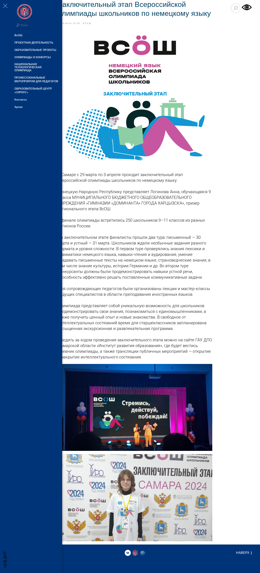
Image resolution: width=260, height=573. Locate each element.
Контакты (20, 99)
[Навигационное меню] (5, 6)
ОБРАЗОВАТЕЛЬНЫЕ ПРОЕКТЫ (35, 49)
